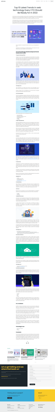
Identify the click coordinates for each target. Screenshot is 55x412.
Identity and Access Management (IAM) (21, 180)
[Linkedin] (42, 407)
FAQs (29, 408)
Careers (30, 407)
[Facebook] (39, 407)
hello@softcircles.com (42, 404)
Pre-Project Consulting (32, 405)
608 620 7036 (41, 405)
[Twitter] (40, 407)
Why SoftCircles (31, 404)
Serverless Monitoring (22, 266)
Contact (52, 1)
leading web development (33, 158)
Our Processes (30, 406)
